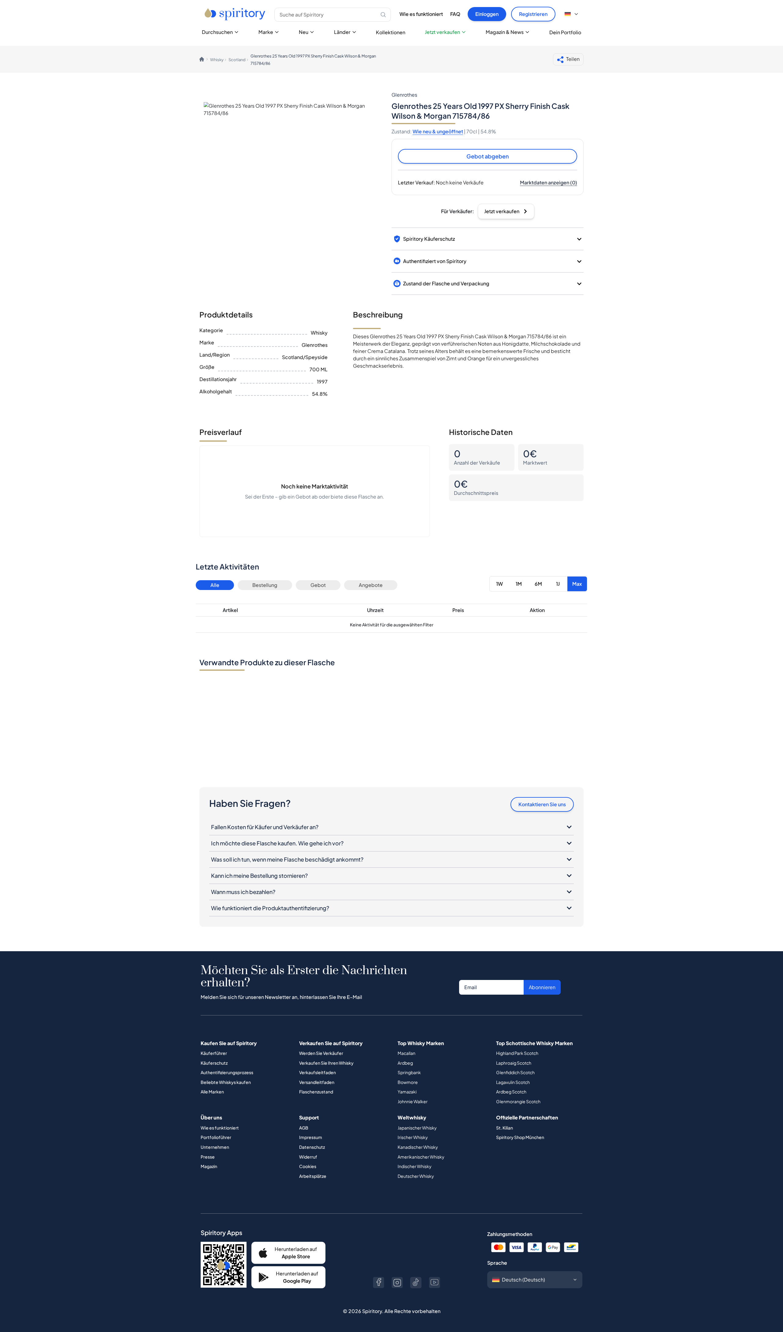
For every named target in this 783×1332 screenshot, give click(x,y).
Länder (342, 32)
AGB (303, 1127)
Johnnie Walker (413, 1101)
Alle (214, 585)
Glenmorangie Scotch (518, 1101)
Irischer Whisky (413, 1137)
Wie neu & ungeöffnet (438, 131)
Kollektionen (390, 32)
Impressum (310, 1137)
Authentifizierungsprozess (227, 1072)
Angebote (371, 585)
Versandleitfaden (316, 1082)
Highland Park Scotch (517, 1053)
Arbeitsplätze (312, 1176)
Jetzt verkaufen (442, 32)
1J (558, 584)
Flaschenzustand (316, 1091)
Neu (303, 32)
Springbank (409, 1072)
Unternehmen (215, 1147)
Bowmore (408, 1082)
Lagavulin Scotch (513, 1082)
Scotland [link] (237, 59)
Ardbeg (405, 1063)
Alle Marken (212, 1091)
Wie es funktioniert (421, 14)
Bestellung (264, 585)
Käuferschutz (214, 1063)
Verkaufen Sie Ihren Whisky (326, 1063)
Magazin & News (505, 32)
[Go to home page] (236, 14)
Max (577, 584)
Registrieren (533, 14)
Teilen (573, 59)
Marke (265, 32)
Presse (208, 1156)
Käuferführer (214, 1053)
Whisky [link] (217, 59)
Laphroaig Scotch (513, 1063)
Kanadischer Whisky (418, 1147)
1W (499, 584)
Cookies (307, 1166)
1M (519, 584)
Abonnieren (542, 987)
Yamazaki (407, 1091)
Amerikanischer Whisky (421, 1156)
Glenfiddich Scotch (515, 1072)
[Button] (378, 1282)
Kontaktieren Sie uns (542, 804)
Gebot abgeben (487, 156)
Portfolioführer (216, 1137)
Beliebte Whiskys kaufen (226, 1082)
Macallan (406, 1053)
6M (538, 584)
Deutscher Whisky (416, 1176)
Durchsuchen (217, 32)
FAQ (455, 14)
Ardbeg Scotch (511, 1091)
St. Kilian (504, 1127)
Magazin (209, 1166)
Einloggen (487, 14)
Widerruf (308, 1156)
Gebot (318, 585)
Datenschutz (312, 1147)
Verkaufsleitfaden (317, 1072)
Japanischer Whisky (417, 1127)
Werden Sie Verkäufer (321, 1053)
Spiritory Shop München (520, 1137)
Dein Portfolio (565, 32)
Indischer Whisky (415, 1166)
